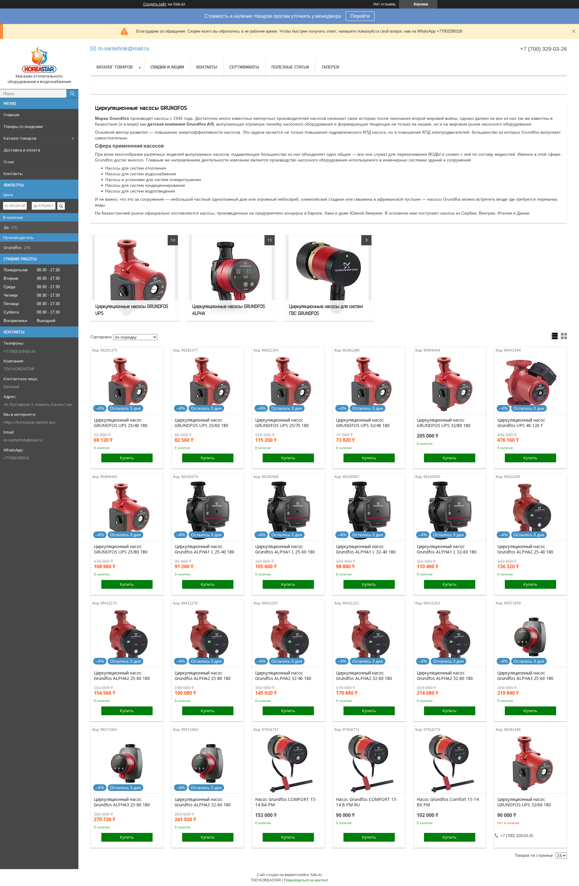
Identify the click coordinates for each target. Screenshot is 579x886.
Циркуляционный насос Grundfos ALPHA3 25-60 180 (525, 675)
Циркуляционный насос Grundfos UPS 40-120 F (521, 422)
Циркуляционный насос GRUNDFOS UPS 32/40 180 (363, 422)
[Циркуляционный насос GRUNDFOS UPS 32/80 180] (450, 384)
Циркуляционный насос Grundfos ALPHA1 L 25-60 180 (285, 549)
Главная (11, 114)
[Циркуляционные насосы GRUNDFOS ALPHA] (232, 277)
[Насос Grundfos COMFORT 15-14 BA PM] (288, 763)
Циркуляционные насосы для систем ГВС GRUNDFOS (326, 310)
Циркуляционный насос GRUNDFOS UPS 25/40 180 (120, 422)
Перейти (360, 16)
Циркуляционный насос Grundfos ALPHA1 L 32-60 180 (446, 549)
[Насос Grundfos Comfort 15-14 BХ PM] (450, 763)
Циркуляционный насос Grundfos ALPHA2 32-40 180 (283, 675)
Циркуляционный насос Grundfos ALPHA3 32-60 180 (203, 802)
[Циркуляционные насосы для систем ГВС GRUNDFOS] (329, 277)
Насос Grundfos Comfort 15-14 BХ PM (448, 802)
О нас (9, 161)
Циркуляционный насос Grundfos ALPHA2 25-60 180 (122, 675)
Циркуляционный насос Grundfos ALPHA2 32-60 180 (364, 675)
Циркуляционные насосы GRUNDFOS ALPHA (228, 310)
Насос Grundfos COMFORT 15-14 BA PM (286, 802)
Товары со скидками (23, 126)
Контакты (13, 173)
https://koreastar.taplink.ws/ (30, 422)
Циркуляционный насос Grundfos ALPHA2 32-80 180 (445, 675)
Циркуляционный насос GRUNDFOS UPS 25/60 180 (201, 422)
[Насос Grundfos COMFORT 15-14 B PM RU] (369, 763)
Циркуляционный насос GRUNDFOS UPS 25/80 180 (120, 549)
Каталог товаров (20, 138)
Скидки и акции (167, 67)
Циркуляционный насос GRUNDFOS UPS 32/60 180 (524, 802)
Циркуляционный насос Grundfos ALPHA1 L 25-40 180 (204, 549)
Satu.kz (316, 875)
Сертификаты (244, 67)
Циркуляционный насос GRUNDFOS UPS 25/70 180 (282, 422)
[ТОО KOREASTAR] (39, 58)
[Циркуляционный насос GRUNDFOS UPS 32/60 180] (530, 763)
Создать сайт (154, 4)
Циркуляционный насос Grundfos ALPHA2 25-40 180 (525, 549)
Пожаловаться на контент (306, 880)
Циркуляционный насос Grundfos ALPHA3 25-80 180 (122, 802)
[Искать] (72, 93)
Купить (127, 458)
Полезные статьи (290, 67)
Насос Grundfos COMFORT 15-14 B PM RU (366, 802)
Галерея (330, 67)
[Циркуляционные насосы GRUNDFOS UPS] (135, 277)
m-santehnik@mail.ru (23, 440)
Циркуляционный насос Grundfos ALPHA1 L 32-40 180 (366, 549)
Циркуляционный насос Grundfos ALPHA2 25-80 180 (203, 675)
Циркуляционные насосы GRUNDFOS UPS (131, 310)
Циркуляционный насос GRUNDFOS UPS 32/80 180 (443, 422)
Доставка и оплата (22, 150)
